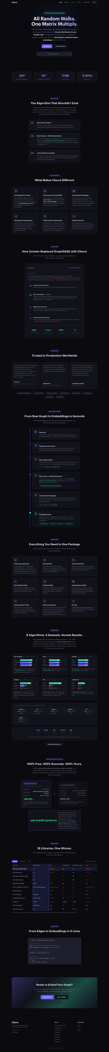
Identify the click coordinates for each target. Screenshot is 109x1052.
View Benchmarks (60, 46)
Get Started (47, 46)
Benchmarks (42, 912)
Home (60, 2)
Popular (15, 861)
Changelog (86, 2)
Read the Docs (47, 997)
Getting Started (58, 1027)
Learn (72, 2)
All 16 (29, 861)
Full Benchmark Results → (54, 744)
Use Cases (56, 1034)
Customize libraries (91, 861)
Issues (79, 1030)
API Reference (57, 1030)
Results (79, 2)
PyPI (79, 1027)
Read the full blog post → (75, 267)
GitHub (94, 2)
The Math (66, 2)
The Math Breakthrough (60, 1025)
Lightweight (22, 861)
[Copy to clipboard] (70, 54)
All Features (57, 1032)
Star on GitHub (61, 997)
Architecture (57, 1039)
